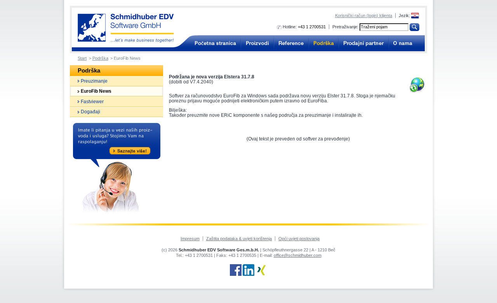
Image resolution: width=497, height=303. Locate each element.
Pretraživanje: (345, 26)
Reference (291, 43)
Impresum (190, 238)
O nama (407, 43)
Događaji (90, 111)
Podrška (324, 43)
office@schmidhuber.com (297, 255)
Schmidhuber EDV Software (126, 28)
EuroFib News (96, 91)
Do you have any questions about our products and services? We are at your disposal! (116, 169)
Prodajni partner (364, 43)
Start (82, 58)
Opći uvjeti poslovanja (299, 238)
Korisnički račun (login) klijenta (363, 15)
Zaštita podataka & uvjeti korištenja (239, 238)
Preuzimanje (94, 81)
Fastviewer (92, 101)
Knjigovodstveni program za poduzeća (212, 43)
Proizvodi (257, 43)
